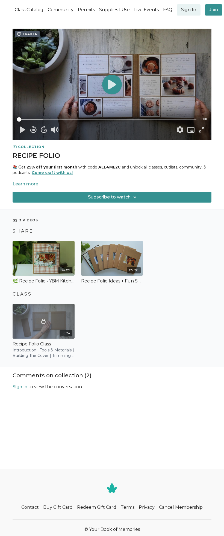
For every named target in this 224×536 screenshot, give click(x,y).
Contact (30, 507)
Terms (127, 507)
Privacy (147, 507)
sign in (20, 386)
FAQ (167, 9)
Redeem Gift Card (96, 507)
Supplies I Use (114, 9)
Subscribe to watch (109, 197)
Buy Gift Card (58, 507)
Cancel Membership (181, 507)
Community (60, 9)
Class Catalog (29, 9)
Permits (86, 9)
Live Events (146, 9)
